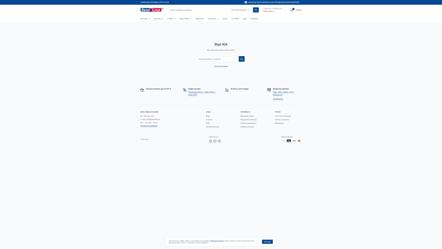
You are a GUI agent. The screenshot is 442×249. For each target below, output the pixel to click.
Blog (208, 116)
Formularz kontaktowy (148, 126)
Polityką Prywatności (217, 241)
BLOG (225, 19)
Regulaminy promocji (248, 120)
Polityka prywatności (248, 123)
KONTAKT (254, 19)
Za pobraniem (278, 99)
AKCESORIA (184, 19)
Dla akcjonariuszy (212, 127)
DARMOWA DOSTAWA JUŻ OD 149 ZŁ (154, 2)
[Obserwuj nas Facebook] (210, 141)
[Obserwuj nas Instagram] (215, 141)
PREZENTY (199, 19)
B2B (244, 19)
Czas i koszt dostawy (283, 116)
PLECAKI (143, 19)
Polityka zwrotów (247, 127)
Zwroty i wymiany (282, 120)
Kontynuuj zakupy (221, 66)
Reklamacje (279, 123)
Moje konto (268, 11)
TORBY (170, 19)
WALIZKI (157, 19)
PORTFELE (212, 19)
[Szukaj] (256, 9)
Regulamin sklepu (247, 116)
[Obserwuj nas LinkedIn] (219, 141)
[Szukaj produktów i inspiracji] (242, 59)
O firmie (209, 120)
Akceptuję (267, 242)
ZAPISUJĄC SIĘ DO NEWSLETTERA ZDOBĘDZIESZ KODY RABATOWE (274, 2)
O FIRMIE (235, 19)
